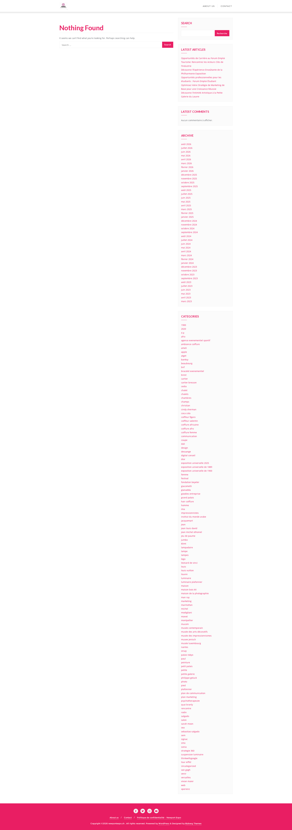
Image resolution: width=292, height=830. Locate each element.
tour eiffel (186, 762)
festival (184, 478)
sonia (184, 746)
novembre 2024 (189, 224)
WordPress (163, 823)
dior (183, 459)
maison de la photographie (195, 593)
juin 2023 (186, 289)
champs (185, 401)
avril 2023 (186, 297)
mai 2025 (185, 201)
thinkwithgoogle (189, 758)
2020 (183, 328)
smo (183, 742)
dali (183, 443)
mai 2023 (185, 293)
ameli (184, 348)
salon (184, 719)
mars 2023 (186, 301)
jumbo (184, 539)
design (184, 447)
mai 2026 (185, 155)
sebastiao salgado (190, 731)
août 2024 (186, 236)
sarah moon (187, 723)
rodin (184, 712)
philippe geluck (189, 677)
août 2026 (186, 144)
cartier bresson (189, 382)
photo (184, 681)
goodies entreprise (190, 493)
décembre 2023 (189, 266)
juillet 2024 (186, 240)
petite (184, 670)
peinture (185, 662)
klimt (183, 543)
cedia (184, 386)
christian (185, 405)
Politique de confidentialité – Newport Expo (159, 817)
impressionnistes (190, 512)
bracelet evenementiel (192, 371)
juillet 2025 (186, 193)
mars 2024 (186, 255)
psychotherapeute (190, 700)
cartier (184, 378)
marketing (186, 601)
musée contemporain (192, 627)
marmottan (187, 604)
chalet (184, 390)
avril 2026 (186, 159)
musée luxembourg (191, 643)
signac (184, 739)
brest (183, 374)
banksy (184, 359)
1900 (183, 325)
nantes (184, 647)
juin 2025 (186, 197)
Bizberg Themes (193, 823)
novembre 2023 (189, 270)
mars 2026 (186, 163)
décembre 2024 (189, 220)
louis (183, 566)
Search (186, 23)
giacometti (186, 486)
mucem (185, 624)
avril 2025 (186, 205)
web (183, 785)
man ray (185, 597)
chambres (186, 397)
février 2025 (187, 213)
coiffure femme (189, 432)
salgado (185, 716)
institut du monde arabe (193, 516)
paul (183, 658)
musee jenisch (188, 639)
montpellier (187, 620)
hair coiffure (187, 501)
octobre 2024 (187, 228)
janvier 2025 (187, 216)
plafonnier (186, 689)
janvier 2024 (187, 263)
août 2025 (186, 190)
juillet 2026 (186, 147)
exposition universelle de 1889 (196, 467)
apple (184, 351)
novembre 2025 (189, 178)
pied (183, 685)
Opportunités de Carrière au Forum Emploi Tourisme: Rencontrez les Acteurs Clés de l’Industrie (203, 62)
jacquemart (187, 520)
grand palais (187, 497)
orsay (184, 650)
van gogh (185, 769)
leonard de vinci (189, 562)
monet (184, 616)
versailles (186, 777)
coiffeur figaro (188, 417)
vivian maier (187, 781)
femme (184, 474)
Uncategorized (188, 766)
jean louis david (189, 528)
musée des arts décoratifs (194, 631)
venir (183, 773)
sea (183, 727)
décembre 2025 (189, 174)
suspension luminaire (192, 754)
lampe (184, 551)
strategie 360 (187, 750)
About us (114, 817)
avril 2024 (186, 251)
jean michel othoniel (191, 532)
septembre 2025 (189, 186)
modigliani (186, 612)
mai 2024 (185, 247)
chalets (184, 394)
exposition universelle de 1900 (196, 470)
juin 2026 (186, 151)
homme (185, 505)
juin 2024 (186, 243)
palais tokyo (187, 654)
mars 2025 (186, 209)
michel (184, 608)
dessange (186, 451)
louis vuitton (187, 570)
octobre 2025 (187, 182)
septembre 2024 (189, 232)
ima (183, 509)
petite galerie (188, 674)
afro (183, 336)
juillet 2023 (186, 285)
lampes (185, 555)
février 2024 (187, 259)
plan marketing (189, 697)
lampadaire (187, 547)
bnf (183, 367)
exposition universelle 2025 (195, 463)
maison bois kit (188, 589)
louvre (184, 574)
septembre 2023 (189, 278)
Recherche (222, 33)
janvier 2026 (187, 170)
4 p (182, 332)
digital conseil (188, 455)
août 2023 (186, 282)
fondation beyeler (190, 482)
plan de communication (193, 693)
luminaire (186, 578)
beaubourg (186, 363)
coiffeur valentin (189, 420)
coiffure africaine (190, 424)
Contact (128, 817)
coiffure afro (187, 428)
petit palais (187, 666)
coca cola (185, 413)
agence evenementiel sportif (195, 340)
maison (185, 585)
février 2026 (187, 167)
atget (183, 355)
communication (189, 436)
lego (183, 559)
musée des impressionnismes (196, 635)
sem (183, 735)
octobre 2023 (187, 274)
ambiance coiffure (190, 344)
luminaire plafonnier (191, 582)
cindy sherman (188, 409)
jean (183, 524)
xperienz (185, 789)
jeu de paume (188, 535)
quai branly (187, 704)
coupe (184, 440)
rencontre (186, 708)
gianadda (186, 489)
